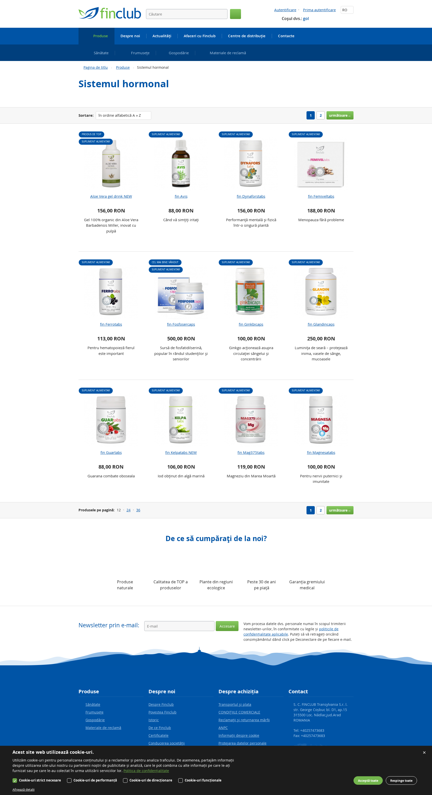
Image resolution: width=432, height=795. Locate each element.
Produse (123, 67)
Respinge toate (401, 781)
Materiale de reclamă (103, 727)
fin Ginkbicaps (251, 324)
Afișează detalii (23, 789)
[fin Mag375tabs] (251, 420)
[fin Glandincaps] (321, 291)
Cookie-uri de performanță (95, 780)
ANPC (223, 727)
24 (128, 510)
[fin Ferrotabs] (111, 291)
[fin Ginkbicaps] (251, 291)
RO (345, 9)
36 (138, 510)
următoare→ (340, 115)
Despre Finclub (161, 704)
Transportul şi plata (234, 704)
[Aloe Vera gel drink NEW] (111, 163)
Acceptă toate (368, 781)
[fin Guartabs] (111, 420)
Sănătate (93, 704)
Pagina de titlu (96, 67)
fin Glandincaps (321, 324)
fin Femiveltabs (321, 196)
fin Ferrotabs (111, 324)
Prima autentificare (319, 9)
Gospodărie (95, 720)
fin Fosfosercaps (181, 324)
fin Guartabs (111, 452)
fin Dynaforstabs (251, 196)
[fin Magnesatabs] (321, 420)
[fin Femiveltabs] (321, 163)
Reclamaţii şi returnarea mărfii (244, 720)
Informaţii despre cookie (238, 735)
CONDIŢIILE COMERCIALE (239, 712)
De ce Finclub (159, 727)
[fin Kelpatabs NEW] (181, 420)
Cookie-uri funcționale (203, 780)
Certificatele (158, 735)
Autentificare (285, 9)
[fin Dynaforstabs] (251, 163)
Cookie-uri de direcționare (151, 780)
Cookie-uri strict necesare (40, 780)
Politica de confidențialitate (146, 770)
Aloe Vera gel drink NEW (111, 196)
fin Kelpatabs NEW (181, 452)
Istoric (153, 720)
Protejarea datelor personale (242, 743)
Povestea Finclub (162, 712)
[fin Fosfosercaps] (181, 291)
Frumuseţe (95, 712)
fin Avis (181, 196)
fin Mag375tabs (251, 452)
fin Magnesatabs (321, 452)
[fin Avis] (181, 163)
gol (306, 18)
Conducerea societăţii (166, 743)
